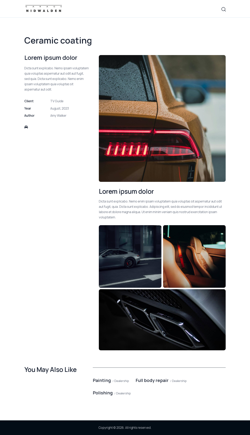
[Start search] (223, 9)
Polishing (103, 393)
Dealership (121, 381)
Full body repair (152, 380)
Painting (102, 380)
